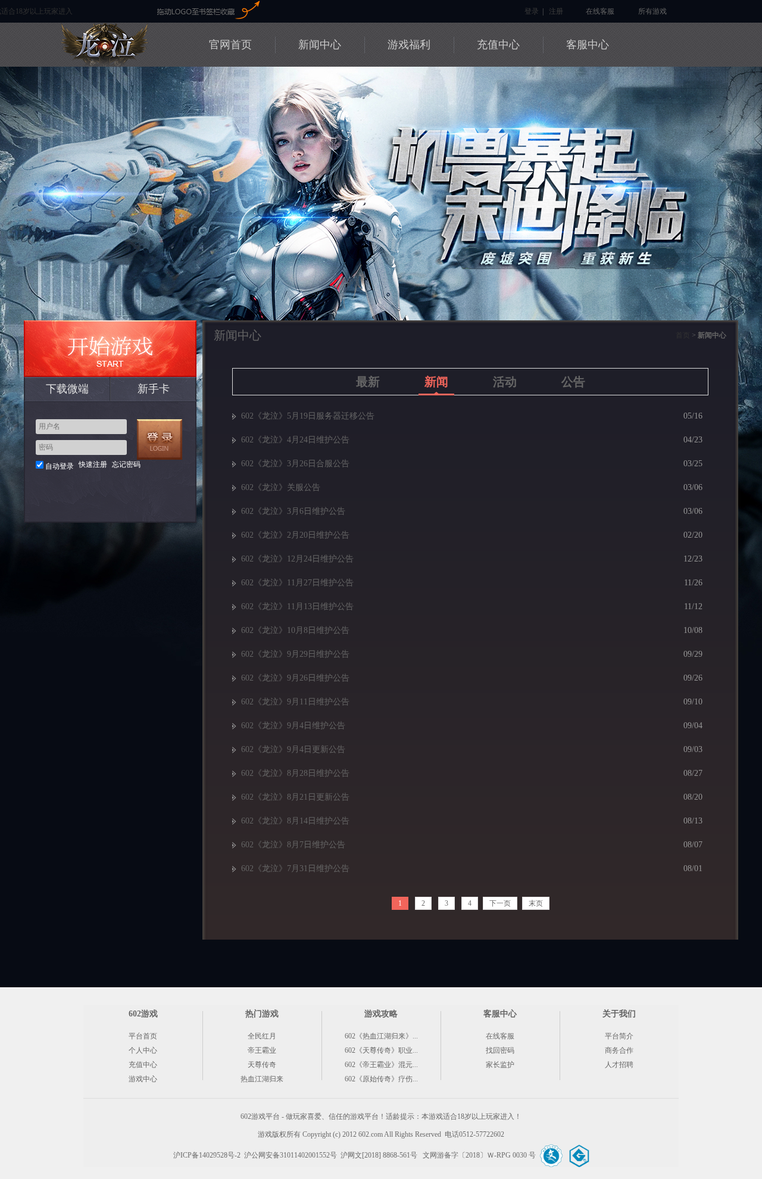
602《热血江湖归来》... (381, 1036)
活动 (505, 381)
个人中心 (143, 1050)
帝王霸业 (262, 1050)
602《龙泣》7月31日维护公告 (295, 868)
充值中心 (498, 45)
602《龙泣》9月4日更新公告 (293, 749)
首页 (683, 335)
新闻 (436, 381)
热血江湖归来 (262, 1079)
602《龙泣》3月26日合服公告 (295, 463)
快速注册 (93, 464)
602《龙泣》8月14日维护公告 (295, 820)
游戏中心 (143, 1079)
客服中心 (587, 45)
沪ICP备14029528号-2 (207, 1155)
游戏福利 (409, 45)
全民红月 (262, 1036)
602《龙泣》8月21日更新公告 (295, 797)
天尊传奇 (262, 1065)
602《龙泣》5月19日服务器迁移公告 (307, 415)
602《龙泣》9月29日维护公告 (295, 654)
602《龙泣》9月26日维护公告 (295, 677)
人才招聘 (619, 1065)
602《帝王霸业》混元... (381, 1065)
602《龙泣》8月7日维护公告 (293, 844)
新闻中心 (319, 45)
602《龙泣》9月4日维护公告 (293, 725)
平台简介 (619, 1036)
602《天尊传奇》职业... (381, 1050)
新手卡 (154, 389)
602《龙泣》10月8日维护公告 (295, 630)
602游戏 (120, 10)
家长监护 (500, 1065)
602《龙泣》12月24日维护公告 (297, 558)
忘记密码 (126, 464)
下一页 (500, 903)
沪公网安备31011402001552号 (290, 1155)
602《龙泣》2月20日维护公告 (295, 535)
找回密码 (500, 1050)
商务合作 (619, 1050)
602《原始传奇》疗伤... (381, 1079)
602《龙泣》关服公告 (280, 487)
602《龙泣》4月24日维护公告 (295, 439)
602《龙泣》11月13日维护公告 (297, 606)
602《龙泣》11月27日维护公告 (297, 582)
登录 (531, 11)
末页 (536, 903)
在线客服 (600, 11)
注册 (556, 11)
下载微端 (67, 389)
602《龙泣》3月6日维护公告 (293, 511)
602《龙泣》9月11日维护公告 (295, 701)
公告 (573, 381)
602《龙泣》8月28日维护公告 (295, 773)
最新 (368, 381)
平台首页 (143, 1036)
